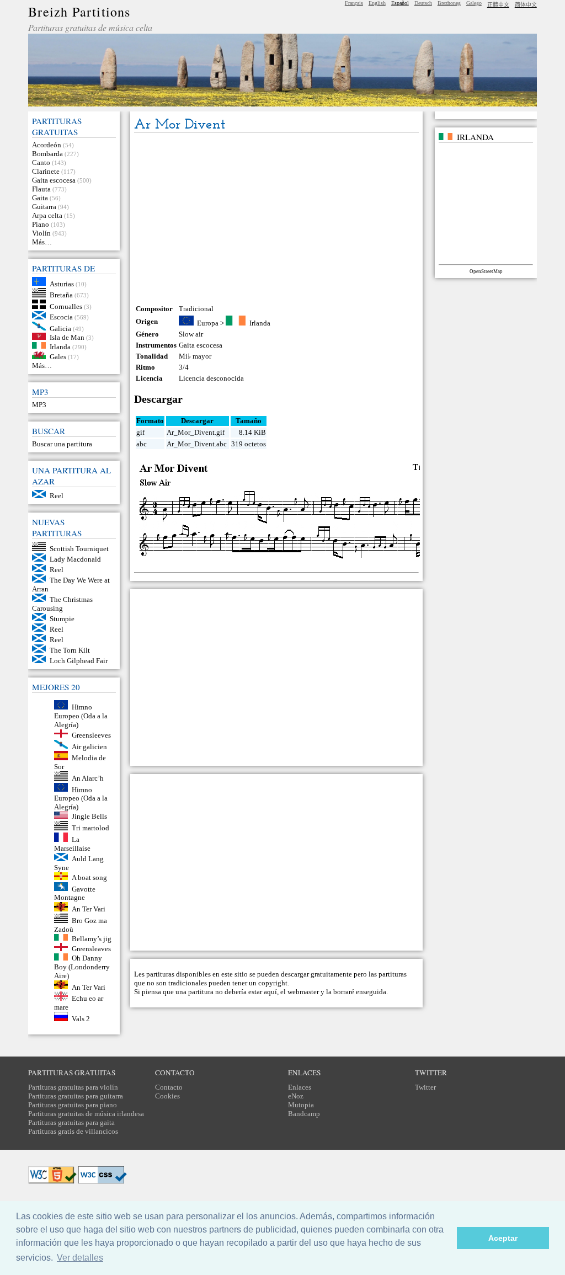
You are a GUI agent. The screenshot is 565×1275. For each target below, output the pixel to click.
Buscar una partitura (62, 444)
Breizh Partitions (79, 11)
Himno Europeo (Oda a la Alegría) (81, 716)
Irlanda (60, 346)
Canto (41, 162)
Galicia (60, 328)
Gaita (40, 198)
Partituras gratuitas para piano (72, 1105)
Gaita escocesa (54, 180)
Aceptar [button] (503, 1238)
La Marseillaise (72, 843)
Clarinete (46, 171)
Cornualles (66, 306)
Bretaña (61, 295)
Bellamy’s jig (91, 938)
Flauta (41, 189)
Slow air (191, 334)
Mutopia (301, 1105)
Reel (56, 496)
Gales (58, 357)
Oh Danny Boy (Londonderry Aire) (82, 967)
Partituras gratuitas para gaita (71, 1122)
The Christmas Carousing (62, 603)
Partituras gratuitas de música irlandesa (86, 1113)
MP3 (39, 405)
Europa (207, 323)
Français (354, 3)
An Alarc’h (88, 778)
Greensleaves (91, 949)
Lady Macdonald (75, 559)
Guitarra (44, 206)
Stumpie (62, 619)
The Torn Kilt (70, 650)
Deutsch (423, 3)
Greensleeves (91, 735)
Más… (42, 242)
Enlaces (299, 1087)
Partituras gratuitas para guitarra (75, 1096)
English (377, 3)
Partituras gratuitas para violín (73, 1087)
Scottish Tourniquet (79, 549)
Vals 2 (81, 1019)
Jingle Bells (89, 816)
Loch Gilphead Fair (79, 661)
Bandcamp (304, 1113)
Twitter (425, 1087)
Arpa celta (47, 215)
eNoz (295, 1096)
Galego (474, 3)
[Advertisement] (276, 218)
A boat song (89, 877)
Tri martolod (90, 828)
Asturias (62, 283)
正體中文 (498, 5)
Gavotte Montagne (74, 892)
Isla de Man (67, 337)
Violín (41, 233)
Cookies (167, 1096)
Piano (40, 224)
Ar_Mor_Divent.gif (196, 432)
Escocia (61, 317)
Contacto (169, 1087)
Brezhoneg (449, 3)
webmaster (303, 992)
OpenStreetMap (486, 271)
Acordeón (46, 145)
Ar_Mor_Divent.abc (197, 444)
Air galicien (89, 746)
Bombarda (47, 154)
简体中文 (526, 5)
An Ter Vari (88, 909)
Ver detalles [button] (80, 1257)
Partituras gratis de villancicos (73, 1131)
